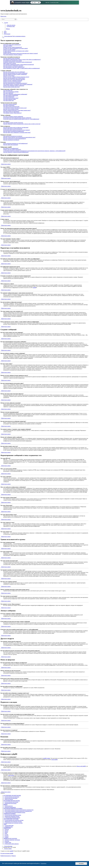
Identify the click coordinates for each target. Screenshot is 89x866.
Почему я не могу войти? (9, 49)
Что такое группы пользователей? (11, 106)
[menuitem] (10, 25)
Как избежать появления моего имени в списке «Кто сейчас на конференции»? (22, 59)
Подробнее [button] (43, 863)
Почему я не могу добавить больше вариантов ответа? (16, 76)
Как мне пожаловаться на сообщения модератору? (15, 83)
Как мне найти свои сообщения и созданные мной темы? (17, 132)
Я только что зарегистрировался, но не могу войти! (15, 48)
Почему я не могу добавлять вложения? (12, 80)
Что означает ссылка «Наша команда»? (12, 112)
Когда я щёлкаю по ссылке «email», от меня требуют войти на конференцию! (21, 68)
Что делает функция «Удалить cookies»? (12, 54)
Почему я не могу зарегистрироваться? (12, 47)
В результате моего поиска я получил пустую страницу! (16, 130)
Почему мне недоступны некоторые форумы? (14, 79)
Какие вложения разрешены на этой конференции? (15, 143)
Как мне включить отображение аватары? (13, 65)
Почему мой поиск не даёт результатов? (12, 128)
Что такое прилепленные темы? (10, 98)
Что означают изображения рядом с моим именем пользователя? (18, 64)
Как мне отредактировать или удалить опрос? (14, 78)
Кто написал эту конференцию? (10, 148)
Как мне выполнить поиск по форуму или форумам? (15, 127)
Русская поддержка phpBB (7, 853)
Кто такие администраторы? (10, 104)
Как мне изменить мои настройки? (11, 58)
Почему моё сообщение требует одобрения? (13, 85)
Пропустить (3, 16)
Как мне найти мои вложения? (10, 144)
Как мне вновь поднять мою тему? (11, 86)
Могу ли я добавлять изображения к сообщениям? (15, 94)
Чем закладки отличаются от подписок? (12, 136)
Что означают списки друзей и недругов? (13, 122)
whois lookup (11, 775)
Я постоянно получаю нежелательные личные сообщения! (17, 117)
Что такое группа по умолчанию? (11, 111)
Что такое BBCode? (8, 90)
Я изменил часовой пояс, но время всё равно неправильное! (17, 62)
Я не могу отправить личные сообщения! (13, 116)
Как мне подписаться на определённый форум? (14, 138)
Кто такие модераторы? (8, 105)
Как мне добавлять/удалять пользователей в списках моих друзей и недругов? (21, 123)
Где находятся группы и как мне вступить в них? (15, 107)
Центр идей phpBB (81, 766)
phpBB (34, 287)
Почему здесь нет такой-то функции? (12, 149)
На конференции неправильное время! (12, 60)
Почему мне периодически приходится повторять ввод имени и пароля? (20, 53)
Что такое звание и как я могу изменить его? (13, 67)
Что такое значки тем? (8, 100)
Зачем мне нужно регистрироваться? (12, 44)
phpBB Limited (46, 758)
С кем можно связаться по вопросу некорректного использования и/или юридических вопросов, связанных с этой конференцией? (34, 150)
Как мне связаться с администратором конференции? (16, 152)
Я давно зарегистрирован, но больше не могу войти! (15, 50)
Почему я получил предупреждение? (12, 81)
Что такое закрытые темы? (9, 99)
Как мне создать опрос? (9, 75)
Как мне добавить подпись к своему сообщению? (15, 74)
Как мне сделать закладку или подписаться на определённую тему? (19, 137)
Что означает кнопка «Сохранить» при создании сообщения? (17, 84)
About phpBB (54, 759)
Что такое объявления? (8, 96)
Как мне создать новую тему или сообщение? (14, 71)
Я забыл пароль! (7, 52)
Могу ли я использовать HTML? (11, 91)
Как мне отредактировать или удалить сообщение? (15, 73)
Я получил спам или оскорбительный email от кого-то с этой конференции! (21, 119)
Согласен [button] (81, 863)
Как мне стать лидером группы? (11, 109)
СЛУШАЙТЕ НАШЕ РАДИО (22, 2)
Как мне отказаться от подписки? (11, 139)
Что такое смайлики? (8, 93)
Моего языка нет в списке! (9, 63)
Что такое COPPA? (7, 45)
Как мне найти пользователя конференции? (13, 131)
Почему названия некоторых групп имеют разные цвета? (17, 110)
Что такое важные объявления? (10, 95)
